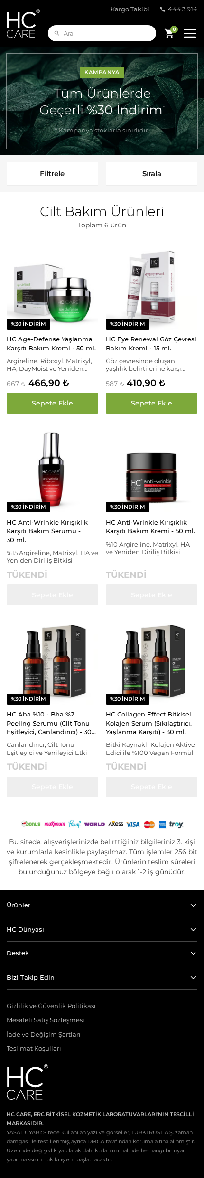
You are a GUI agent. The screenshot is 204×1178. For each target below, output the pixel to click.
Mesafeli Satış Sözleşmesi (45, 1020)
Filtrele (52, 173)
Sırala (151, 173)
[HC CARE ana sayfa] (27, 23)
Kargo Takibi (130, 9)
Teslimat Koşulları (34, 1048)
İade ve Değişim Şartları (44, 1034)
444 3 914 (182, 9)
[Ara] (57, 33)
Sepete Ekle (52, 403)
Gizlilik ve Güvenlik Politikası (51, 1005)
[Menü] (190, 33)
